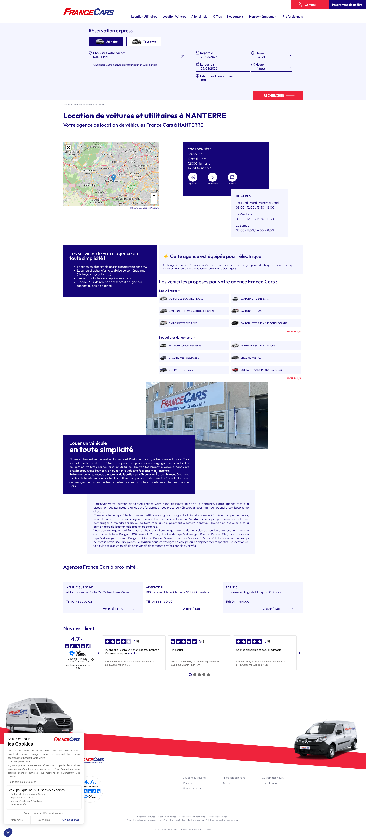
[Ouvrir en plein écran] (68, 147)
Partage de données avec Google (28, 794)
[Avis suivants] (299, 653)
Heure (260, 53)
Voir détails (113, 609)
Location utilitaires (166, 816)
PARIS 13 (231, 587)
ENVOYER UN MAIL (232, 179)
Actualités (228, 783)
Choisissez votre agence (109, 53)
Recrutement (270, 783)
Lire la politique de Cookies (22, 782)
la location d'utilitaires (188, 519)
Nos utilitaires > (169, 290)
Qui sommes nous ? (273, 777)
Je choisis (44, 819)
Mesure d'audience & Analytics (26, 801)
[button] (8, 832)
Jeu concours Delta (194, 777)
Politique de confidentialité (191, 816)
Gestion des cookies (217, 816)
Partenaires (190, 783)
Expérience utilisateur (22, 797)
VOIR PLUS (294, 331)
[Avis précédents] (99, 653)
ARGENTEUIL (155, 587)
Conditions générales (174, 820)
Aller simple (199, 16)
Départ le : (207, 53)
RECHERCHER (274, 95)
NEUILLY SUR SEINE (79, 587)
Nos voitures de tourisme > (177, 337)
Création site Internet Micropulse (194, 829)
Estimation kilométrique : (217, 76)
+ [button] (154, 195)
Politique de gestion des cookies (222, 820)
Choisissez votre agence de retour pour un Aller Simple (125, 64)
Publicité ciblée (18, 804)
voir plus (133, 653)
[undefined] (92, 659)
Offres (217, 16)
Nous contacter (192, 788)
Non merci (17, 819)
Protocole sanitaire (233, 777)
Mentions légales (195, 820)
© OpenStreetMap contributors (144, 207)
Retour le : (207, 64)
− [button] (154, 201)
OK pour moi (70, 819)
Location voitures (146, 816)
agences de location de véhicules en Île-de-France (141, 474)
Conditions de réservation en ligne (144, 820)
